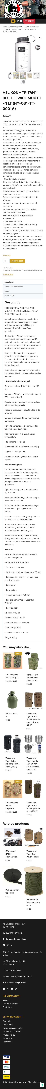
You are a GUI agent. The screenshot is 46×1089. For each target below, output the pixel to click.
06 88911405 (9, 933)
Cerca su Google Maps (15, 939)
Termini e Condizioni (12, 1031)
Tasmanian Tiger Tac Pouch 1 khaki (32, 854)
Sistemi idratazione (35, 270)
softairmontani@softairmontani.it (17, 976)
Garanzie (7, 1021)
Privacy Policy (9, 1035)
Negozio (6, 1000)
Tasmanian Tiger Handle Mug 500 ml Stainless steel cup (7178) (33, 764)
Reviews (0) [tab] (9, 296)
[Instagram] (8, 945)
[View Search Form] (13, 21)
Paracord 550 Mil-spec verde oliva (33, 902)
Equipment (14, 270)
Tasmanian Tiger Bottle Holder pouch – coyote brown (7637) (33, 719)
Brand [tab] (6, 291)
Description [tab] (9, 282)
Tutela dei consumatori (13, 1028)
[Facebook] (4, 945)
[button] (40, 38)
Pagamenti (7, 1038)
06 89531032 (9, 970)
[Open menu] (29, 21)
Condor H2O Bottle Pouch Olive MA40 (32, 678)
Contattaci (7, 1007)
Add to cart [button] (11, 688)
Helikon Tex (8, 274)
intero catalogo (23, 270)
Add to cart (17, 261)
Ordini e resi (8, 1025)
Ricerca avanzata (10, 1004)
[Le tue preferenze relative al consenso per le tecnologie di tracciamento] (42, 1085)
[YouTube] (12, 989)
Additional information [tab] (13, 287)
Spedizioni (7, 1042)
